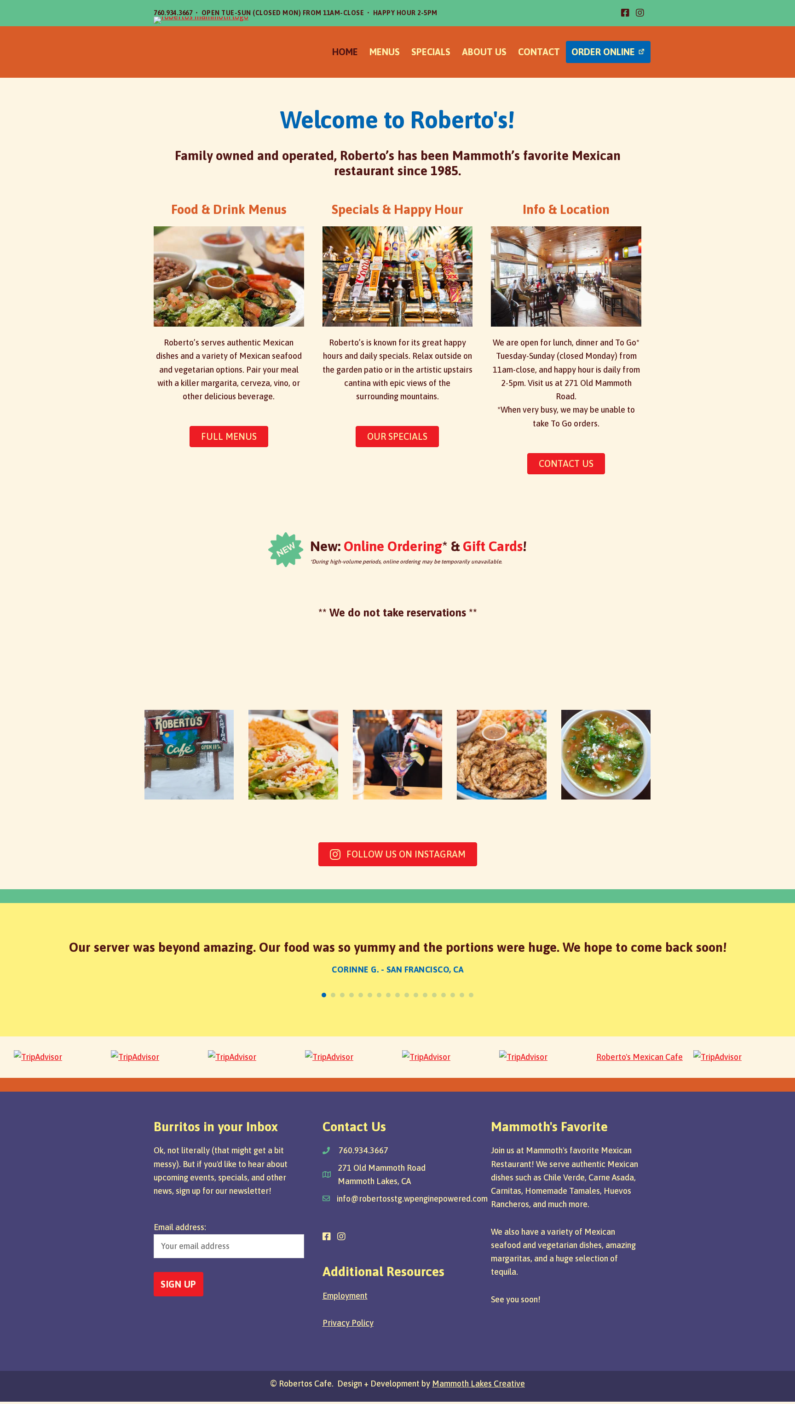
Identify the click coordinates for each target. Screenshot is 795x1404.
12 (425, 995)
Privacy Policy (348, 1323)
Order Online (603, 51)
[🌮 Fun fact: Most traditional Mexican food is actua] (501, 754)
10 (406, 995)
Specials (430, 51)
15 (452, 995)
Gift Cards (493, 546)
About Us (484, 51)
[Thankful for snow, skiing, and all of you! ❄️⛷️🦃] (189, 754)
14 (443, 995)
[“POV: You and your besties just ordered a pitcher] (397, 754)
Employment (345, 1295)
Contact (539, 51)
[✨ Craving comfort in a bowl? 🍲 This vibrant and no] (606, 754)
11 (416, 995)
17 (471, 995)
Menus (384, 51)
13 (434, 995)
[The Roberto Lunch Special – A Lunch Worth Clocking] (293, 754)
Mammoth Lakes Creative (478, 1383)
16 (462, 995)
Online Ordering (393, 546)
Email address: (180, 1227)
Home (345, 51)
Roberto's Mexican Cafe (639, 1057)
